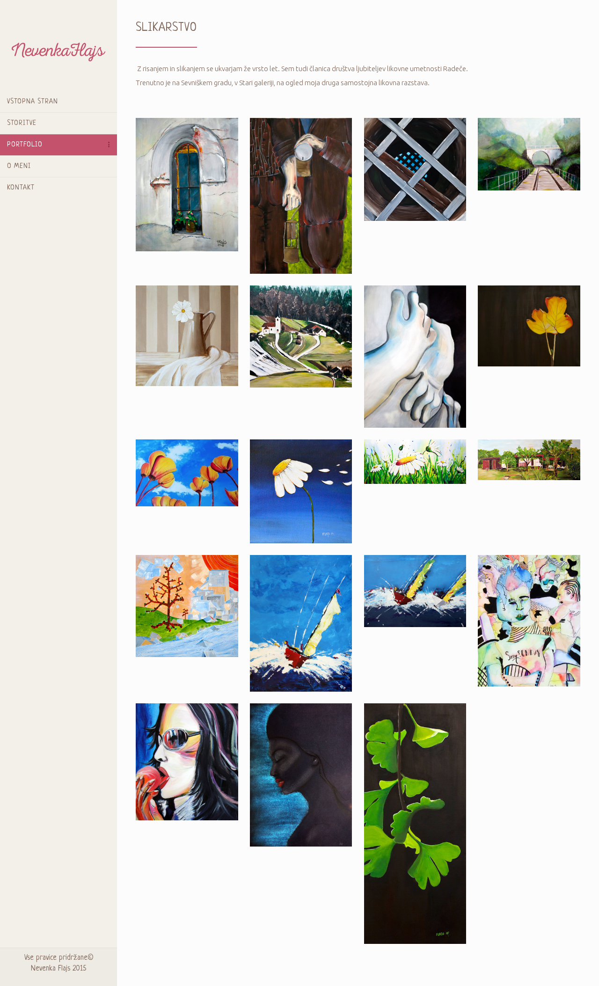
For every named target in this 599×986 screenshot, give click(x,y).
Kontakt (21, 187)
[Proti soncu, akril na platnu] (187, 472)
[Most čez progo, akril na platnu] (529, 154)
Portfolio (25, 144)
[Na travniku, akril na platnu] (415, 461)
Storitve (22, 123)
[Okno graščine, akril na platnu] (187, 184)
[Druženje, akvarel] (529, 620)
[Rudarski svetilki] (301, 195)
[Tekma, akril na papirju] (415, 590)
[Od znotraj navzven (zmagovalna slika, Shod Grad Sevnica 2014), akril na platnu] (415, 169)
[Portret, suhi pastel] (301, 774)
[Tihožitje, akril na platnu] (187, 335)
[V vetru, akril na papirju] (301, 623)
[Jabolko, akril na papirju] (187, 761)
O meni (19, 166)
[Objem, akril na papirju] (415, 356)
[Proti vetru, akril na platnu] (301, 491)
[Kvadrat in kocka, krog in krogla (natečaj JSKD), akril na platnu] (187, 605)
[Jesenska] (301, 336)
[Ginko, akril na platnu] (415, 823)
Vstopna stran (32, 101)
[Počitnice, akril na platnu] (529, 459)
